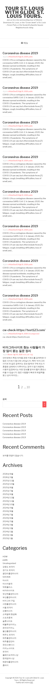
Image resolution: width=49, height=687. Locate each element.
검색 (5, 399)
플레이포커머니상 (10, 655)
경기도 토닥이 (9, 570)
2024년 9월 (8, 508)
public (30, 57)
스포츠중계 (7, 617)
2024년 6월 (8, 518)
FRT (31, 683)
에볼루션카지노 (9, 624)
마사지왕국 (7, 584)
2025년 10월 (8, 484)
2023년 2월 (8, 535)
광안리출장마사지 (10, 573)
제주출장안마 (8, 641)
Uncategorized (33, 334)
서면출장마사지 (9, 604)
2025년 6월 (8, 494)
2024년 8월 (8, 511)
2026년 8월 (8, 474)
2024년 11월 (8, 501)
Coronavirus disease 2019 (20, 53)
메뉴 (26, 43)
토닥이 (5, 652)
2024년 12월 (8, 497)
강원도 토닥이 (9, 567)
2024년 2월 (8, 528)
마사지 (5, 580)
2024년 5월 (8, 521)
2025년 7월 (8, 491)
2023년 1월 (8, 538)
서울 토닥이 (8, 607)
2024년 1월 (8, 531)
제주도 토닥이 (9, 635)
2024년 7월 (8, 515)
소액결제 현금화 (10, 614)
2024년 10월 (8, 504)
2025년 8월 (8, 487)
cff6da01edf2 (13, 57)
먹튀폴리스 (7, 587)
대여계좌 (6, 577)
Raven (10, 355)
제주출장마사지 (9, 638)
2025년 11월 (8, 480)
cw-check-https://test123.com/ (24, 330)
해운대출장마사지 (10, 662)
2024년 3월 (8, 525)
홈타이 (5, 665)
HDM (5, 556)
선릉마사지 (7, 611)
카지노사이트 (8, 648)
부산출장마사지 (9, 597)
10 (28, 387)
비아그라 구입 (28, 355)
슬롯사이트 (7, 621)
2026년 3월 (8, 477)
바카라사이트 (8, 590)
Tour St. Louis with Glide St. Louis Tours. (24, 12)
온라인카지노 (8, 628)
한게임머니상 (8, 658)
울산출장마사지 (9, 631)
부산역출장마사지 (10, 594)
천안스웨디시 (8, 645)
